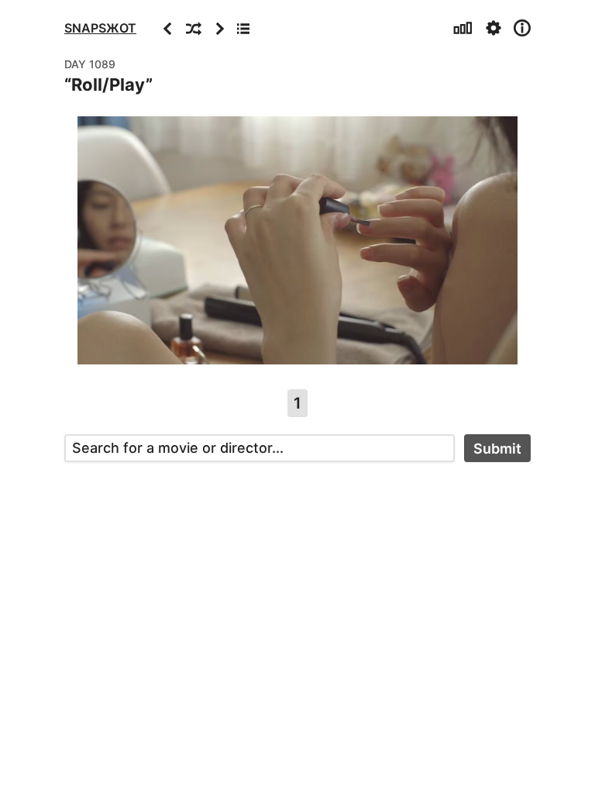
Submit (497, 448)
